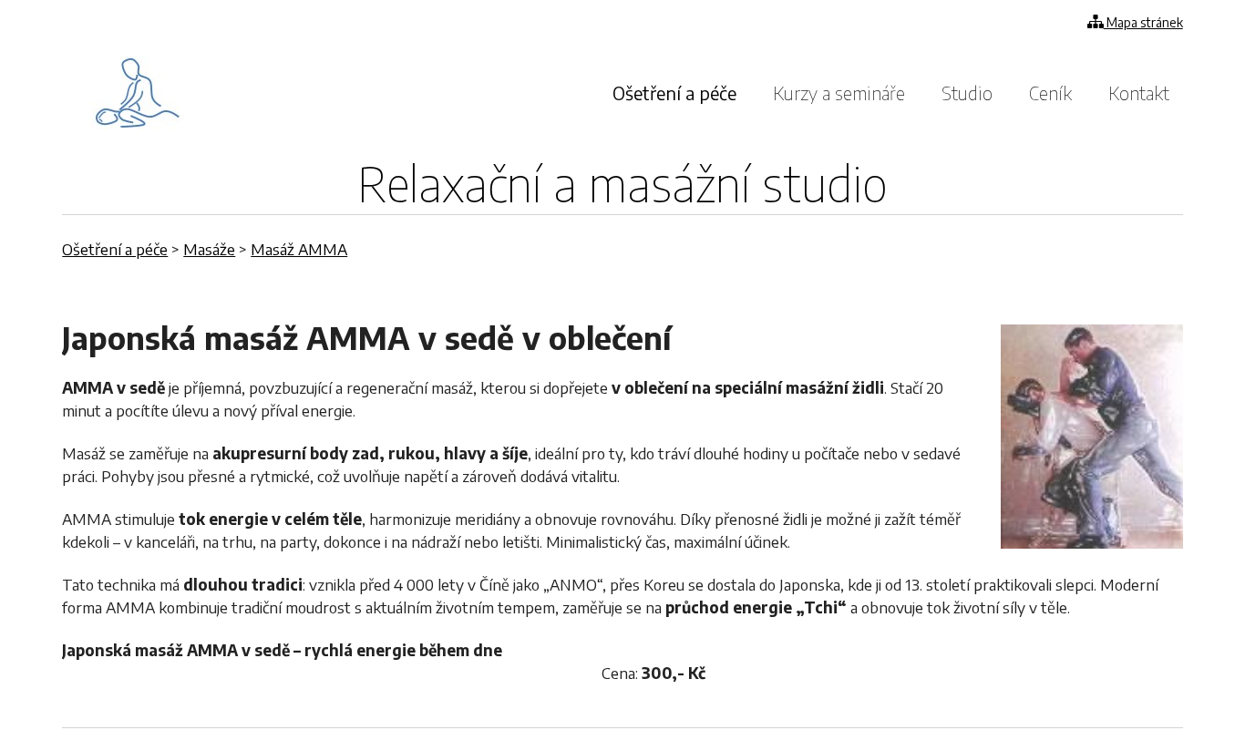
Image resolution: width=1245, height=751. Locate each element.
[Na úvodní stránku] (138, 93)
